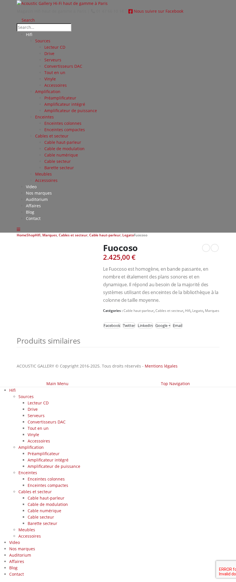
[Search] (77, 27)
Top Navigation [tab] (175, 383)
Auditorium (37, 199)
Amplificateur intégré (64, 104)
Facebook (112, 325)
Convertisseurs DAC (63, 66)
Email (177, 325)
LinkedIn (145, 325)
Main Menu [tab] (57, 383)
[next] (215, 248)
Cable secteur (57, 161)
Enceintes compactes (64, 129)
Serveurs (52, 60)
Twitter (129, 325)
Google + (162, 325)
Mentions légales (161, 366)
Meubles (43, 174)
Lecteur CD (54, 47)
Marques (212, 310)
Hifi (29, 34)
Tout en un (54, 72)
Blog (30, 212)
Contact (33, 218)
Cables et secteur (51, 136)
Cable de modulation (64, 148)
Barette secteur (59, 167)
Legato (197, 310)
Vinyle (50, 79)
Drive (49, 53)
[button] (26, 20)
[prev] (206, 248)
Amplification (47, 91)
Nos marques (39, 193)
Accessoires (55, 85)
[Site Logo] (62, 3)
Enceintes (44, 117)
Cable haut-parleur (62, 142)
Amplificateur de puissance (70, 110)
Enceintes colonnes (62, 123)
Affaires (33, 205)
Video (31, 186)
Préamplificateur (60, 98)
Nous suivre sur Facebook (158, 11)
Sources (42, 41)
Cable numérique (61, 155)
